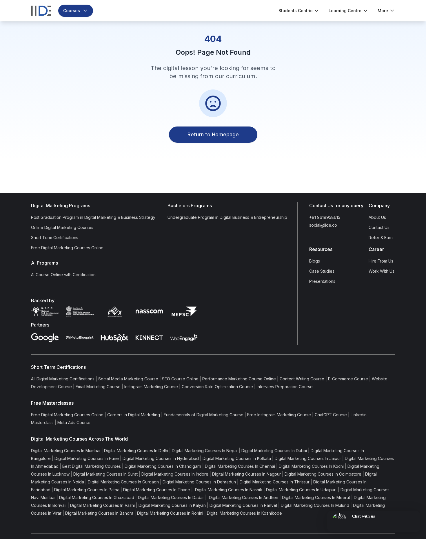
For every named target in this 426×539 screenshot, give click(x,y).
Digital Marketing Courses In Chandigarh (163, 466)
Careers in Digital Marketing (133, 414)
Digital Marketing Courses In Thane (156, 489)
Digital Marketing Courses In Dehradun (199, 481)
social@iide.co (323, 225)
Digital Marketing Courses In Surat (105, 474)
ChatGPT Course (331, 414)
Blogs (314, 260)
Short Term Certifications (54, 237)
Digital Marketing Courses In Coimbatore (323, 474)
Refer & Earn (381, 237)
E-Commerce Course (348, 378)
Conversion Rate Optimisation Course (217, 386)
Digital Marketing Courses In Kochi (311, 466)
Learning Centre (345, 10)
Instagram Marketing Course (151, 386)
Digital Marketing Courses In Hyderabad (161, 458)
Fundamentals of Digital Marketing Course (203, 414)
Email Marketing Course (98, 386)
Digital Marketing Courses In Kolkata (237, 458)
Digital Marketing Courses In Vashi (102, 505)
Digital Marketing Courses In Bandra (99, 513)
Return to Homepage (213, 134)
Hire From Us (381, 260)
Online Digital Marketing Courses (62, 227)
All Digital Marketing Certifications (62, 378)
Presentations (322, 281)
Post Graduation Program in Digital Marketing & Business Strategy (93, 217)
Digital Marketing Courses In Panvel (243, 505)
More (383, 10)
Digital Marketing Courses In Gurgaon (123, 481)
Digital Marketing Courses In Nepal (205, 450)
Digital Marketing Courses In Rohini (170, 513)
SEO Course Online (180, 378)
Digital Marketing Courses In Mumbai (65, 450)
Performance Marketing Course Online (239, 378)
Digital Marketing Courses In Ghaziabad (96, 497)
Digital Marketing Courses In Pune (86, 458)
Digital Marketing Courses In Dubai (274, 450)
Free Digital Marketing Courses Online (67, 247)
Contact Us (379, 227)
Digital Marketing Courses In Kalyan (172, 505)
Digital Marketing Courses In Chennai (240, 466)
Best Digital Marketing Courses (91, 466)
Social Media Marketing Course (128, 378)
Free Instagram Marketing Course (279, 414)
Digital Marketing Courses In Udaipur (301, 489)
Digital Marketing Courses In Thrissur (275, 481)
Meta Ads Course (73, 422)
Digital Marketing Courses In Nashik (228, 489)
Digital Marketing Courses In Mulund (315, 505)
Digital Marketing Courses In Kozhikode (244, 513)
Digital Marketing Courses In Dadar (171, 497)
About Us (377, 217)
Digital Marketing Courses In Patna (86, 489)
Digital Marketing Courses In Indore (174, 474)
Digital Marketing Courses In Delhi (136, 450)
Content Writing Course (302, 378)
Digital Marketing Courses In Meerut (316, 497)
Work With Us (381, 271)
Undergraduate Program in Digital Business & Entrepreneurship (227, 217)
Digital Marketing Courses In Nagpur (246, 474)
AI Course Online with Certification (63, 274)
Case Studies (321, 271)
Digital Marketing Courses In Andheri (243, 497)
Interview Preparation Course (285, 386)
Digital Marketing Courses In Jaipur (308, 458)
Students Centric (295, 10)
